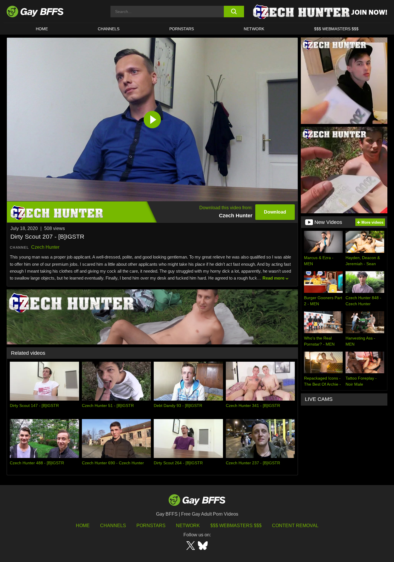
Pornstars (151, 525)
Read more (273, 278)
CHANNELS (108, 29)
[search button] (234, 11)
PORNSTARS (181, 29)
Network (254, 29)
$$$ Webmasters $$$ (336, 29)
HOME (42, 29)
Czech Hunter (45, 247)
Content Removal (295, 525)
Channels (113, 525)
